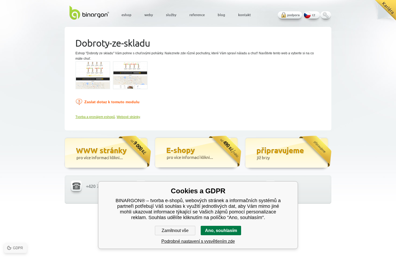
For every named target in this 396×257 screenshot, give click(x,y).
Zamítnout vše (175, 230)
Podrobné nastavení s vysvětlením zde (198, 241)
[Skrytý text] (107, 153)
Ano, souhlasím (221, 230)
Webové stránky (128, 117)
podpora (293, 15)
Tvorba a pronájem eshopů (95, 117)
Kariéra (383, 12)
